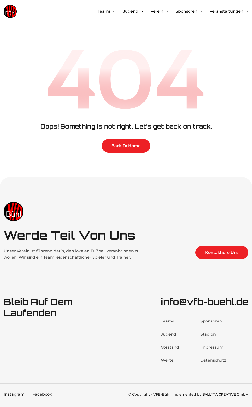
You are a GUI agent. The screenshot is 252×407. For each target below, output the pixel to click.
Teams (167, 321)
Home (84, 11)
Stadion (208, 334)
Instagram (14, 394)
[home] (23, 11)
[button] (107, 11)
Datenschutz (213, 360)
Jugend (168, 334)
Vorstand (170, 347)
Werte (167, 360)
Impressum (211, 347)
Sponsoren (211, 321)
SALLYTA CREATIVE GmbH (225, 394)
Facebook (42, 394)
